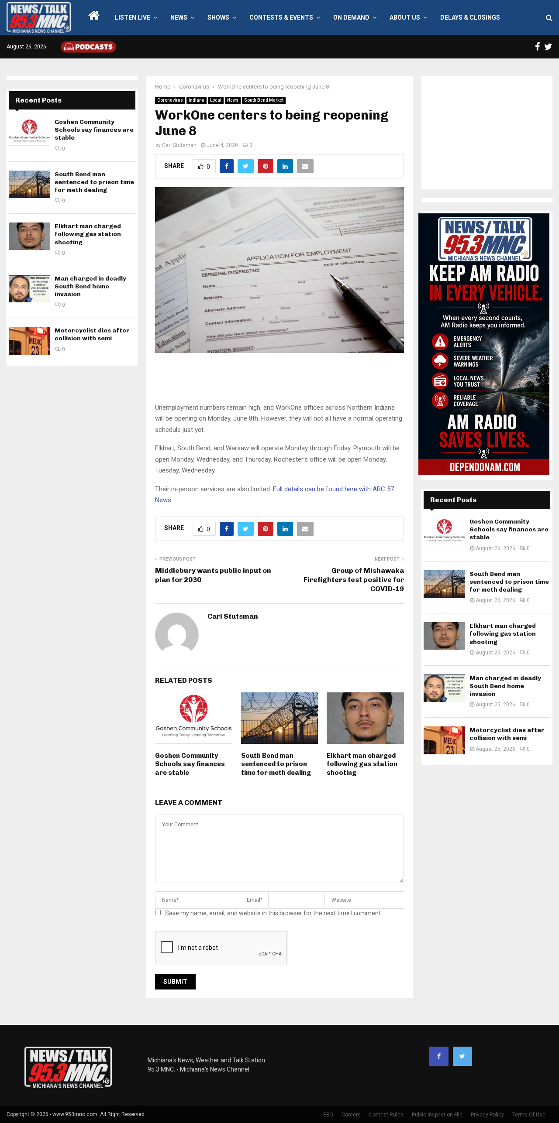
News (178, 17)
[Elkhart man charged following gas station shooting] (29, 236)
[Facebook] (439, 1056)
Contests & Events (281, 17)
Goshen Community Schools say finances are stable (190, 764)
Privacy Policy (487, 1115)
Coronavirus (170, 100)
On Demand (351, 17)
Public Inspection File (437, 1115)
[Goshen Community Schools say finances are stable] (29, 132)
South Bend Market (263, 100)
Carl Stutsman (179, 145)
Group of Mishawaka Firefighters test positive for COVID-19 (354, 579)
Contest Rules (386, 1115)
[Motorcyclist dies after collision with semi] (29, 340)
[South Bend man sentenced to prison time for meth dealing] (29, 184)
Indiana (196, 100)
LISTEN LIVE (132, 17)
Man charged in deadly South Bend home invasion (90, 286)
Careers (351, 1115)
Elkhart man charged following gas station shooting (362, 764)
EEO (328, 1115)
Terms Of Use (528, 1115)
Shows (218, 17)
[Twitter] (462, 1056)
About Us (405, 17)
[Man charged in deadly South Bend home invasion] (29, 288)
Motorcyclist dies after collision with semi (92, 334)
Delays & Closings (470, 17)
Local (215, 100)
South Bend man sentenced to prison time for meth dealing (276, 764)
